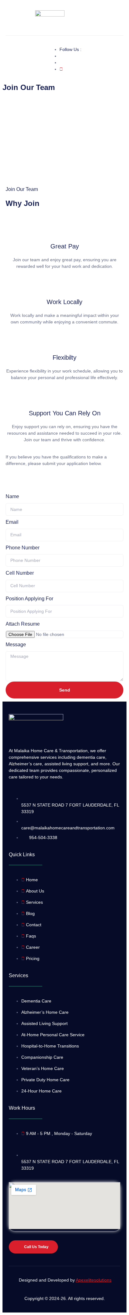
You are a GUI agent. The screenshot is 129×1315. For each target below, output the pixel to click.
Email (12, 522)
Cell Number (20, 573)
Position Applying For (29, 598)
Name (12, 496)
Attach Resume (23, 624)
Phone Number (22, 547)
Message (16, 644)
